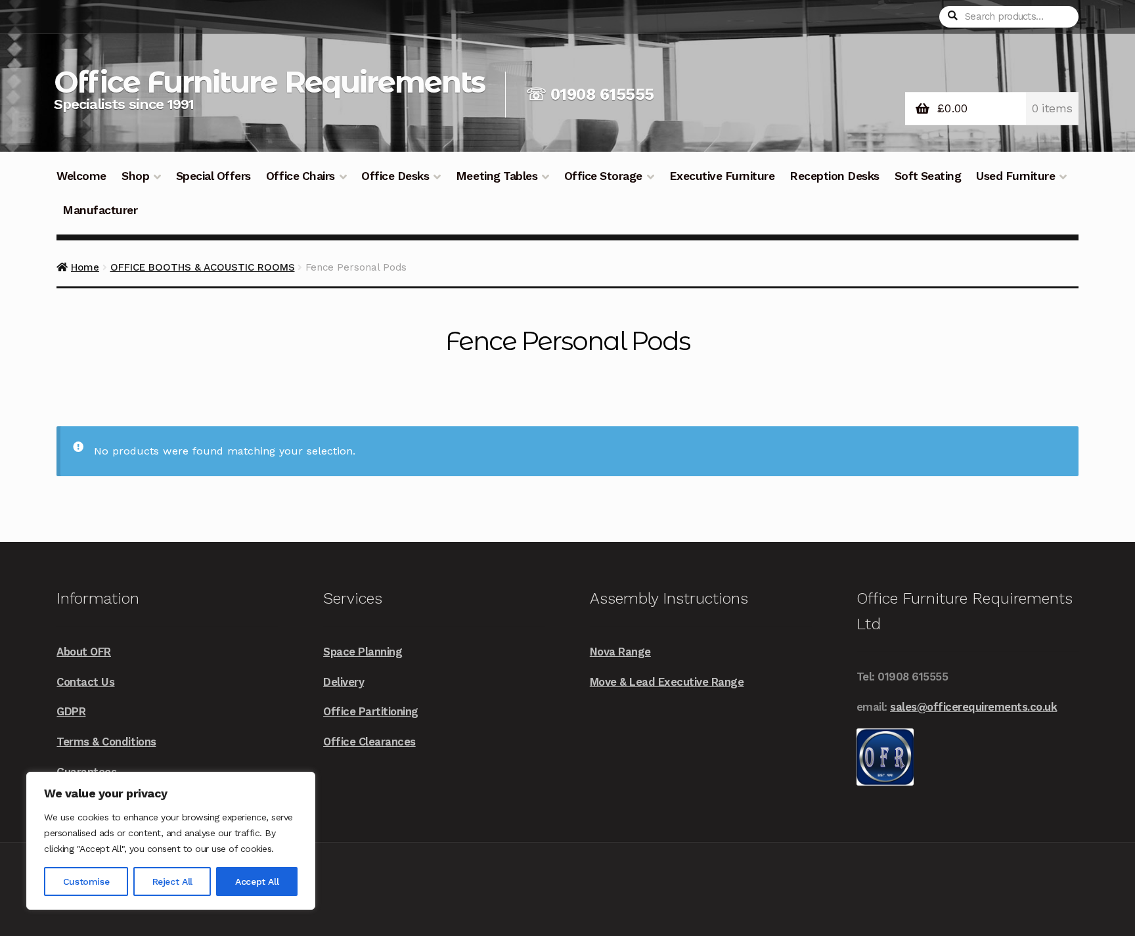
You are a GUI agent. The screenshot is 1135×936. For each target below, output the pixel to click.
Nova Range (620, 651)
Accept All (256, 881)
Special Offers (213, 176)
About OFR (83, 651)
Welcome (81, 176)
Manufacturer (99, 210)
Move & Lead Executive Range (667, 681)
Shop (135, 176)
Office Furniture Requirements (269, 82)
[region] (170, 841)
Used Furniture (1015, 176)
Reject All (172, 881)
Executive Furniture (722, 176)
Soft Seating (928, 176)
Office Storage (603, 176)
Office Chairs (300, 176)
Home (85, 267)
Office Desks (395, 176)
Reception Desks (834, 176)
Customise (86, 881)
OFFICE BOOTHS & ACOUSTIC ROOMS (202, 267)
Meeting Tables (496, 176)
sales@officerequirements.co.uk (973, 706)
